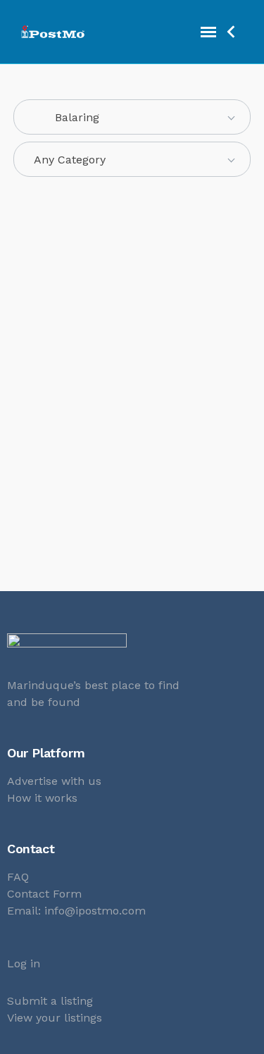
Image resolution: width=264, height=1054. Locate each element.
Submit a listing (50, 1001)
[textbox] (132, 160)
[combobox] (132, 117)
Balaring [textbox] (66, 117)
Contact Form (44, 893)
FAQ (18, 877)
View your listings (54, 1017)
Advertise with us (54, 781)
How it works (42, 798)
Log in (23, 963)
